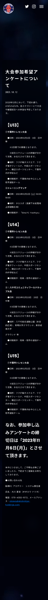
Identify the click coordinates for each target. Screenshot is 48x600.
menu (41, 6)
